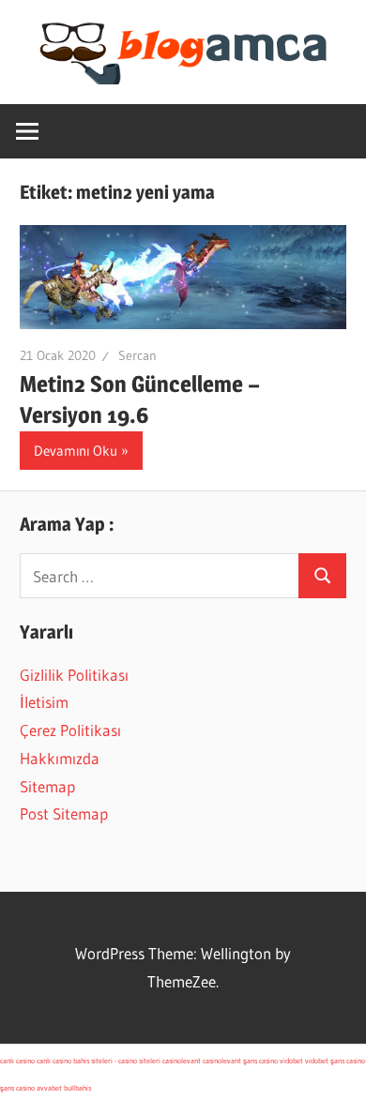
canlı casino (17, 1060)
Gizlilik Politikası (74, 675)
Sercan (137, 355)
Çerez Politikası (70, 730)
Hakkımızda (59, 758)
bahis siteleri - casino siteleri (116, 1060)
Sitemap (47, 786)
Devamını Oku (75, 450)
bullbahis (77, 1087)
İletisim (44, 702)
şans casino (260, 1060)
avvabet (49, 1087)
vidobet (291, 1060)
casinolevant (181, 1060)
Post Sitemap (64, 813)
